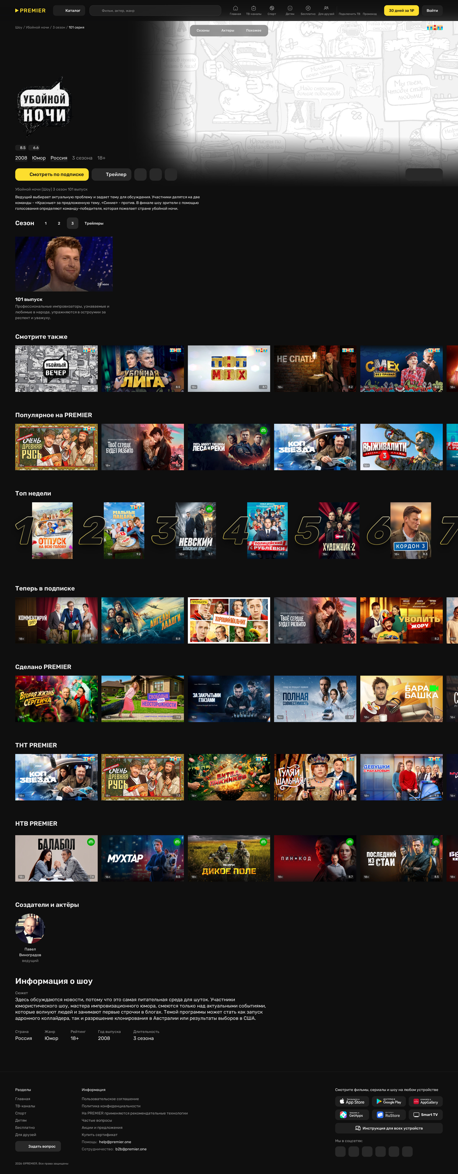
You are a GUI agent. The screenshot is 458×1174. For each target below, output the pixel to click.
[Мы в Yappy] (407, 1151)
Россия (59, 158)
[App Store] (352, 1101)
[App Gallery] (426, 1101)
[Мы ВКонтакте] (353, 1151)
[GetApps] (352, 1114)
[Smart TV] (426, 1114)
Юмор (39, 158)
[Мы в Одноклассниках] (367, 1151)
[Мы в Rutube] (394, 1151)
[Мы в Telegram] (340, 1151)
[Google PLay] (389, 1101)
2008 (21, 158)
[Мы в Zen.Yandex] (380, 1151)
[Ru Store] (389, 1114)
